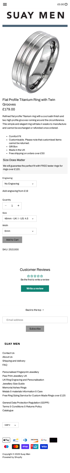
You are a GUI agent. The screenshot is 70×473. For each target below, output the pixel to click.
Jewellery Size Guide (13, 383)
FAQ (4, 365)
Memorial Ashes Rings (14, 387)
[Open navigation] (4, 4)
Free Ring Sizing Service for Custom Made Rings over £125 (34, 395)
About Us (7, 357)
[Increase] (18, 205)
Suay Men (25, 454)
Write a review (35, 288)
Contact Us (8, 353)
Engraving (7, 178)
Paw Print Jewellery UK (14, 376)
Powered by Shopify (12, 457)
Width (5, 225)
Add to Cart (12, 239)
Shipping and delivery (13, 361)
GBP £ (7, 425)
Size (4, 213)
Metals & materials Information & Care (22, 391)
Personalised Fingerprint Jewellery (20, 372)
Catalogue (7, 410)
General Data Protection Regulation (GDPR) (25, 402)
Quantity (6, 200)
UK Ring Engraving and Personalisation (23, 379)
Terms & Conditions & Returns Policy (22, 406)
